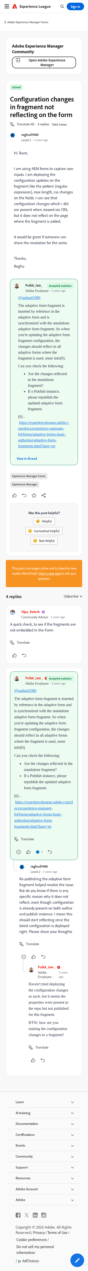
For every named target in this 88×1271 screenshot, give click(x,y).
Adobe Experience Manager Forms (27, 22)
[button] (25, 124)
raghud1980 (30, 134)
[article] (44, 634)
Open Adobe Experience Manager (47, 62)
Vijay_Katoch (30, 612)
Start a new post (50, 573)
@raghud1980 (29, 298)
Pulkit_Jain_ (34, 285)
